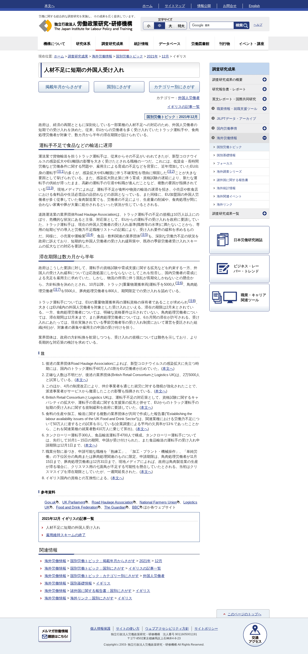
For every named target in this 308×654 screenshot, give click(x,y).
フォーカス (224, 163)
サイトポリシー (206, 628)
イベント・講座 (251, 44)
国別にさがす (119, 87)
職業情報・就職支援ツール (237, 109)
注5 (144, 235)
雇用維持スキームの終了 (66, 535)
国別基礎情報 (81, 583)
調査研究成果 (112, 44)
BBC (136, 507)
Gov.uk (50, 502)
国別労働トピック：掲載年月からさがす (102, 561)
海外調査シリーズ (229, 171)
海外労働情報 (102, 56)
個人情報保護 (100, 628)
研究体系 (83, 44)
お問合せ (230, 6)
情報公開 (204, 6)
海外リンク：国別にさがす (92, 598)
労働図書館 (200, 44)
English (254, 6)
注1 (60, 171)
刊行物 (224, 44)
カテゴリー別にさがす (174, 87)
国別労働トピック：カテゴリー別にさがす (104, 576)
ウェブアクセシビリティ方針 (167, 628)
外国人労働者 (189, 98)
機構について (54, 44)
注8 (192, 301)
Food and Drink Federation (77, 507)
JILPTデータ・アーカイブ (236, 118)
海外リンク (224, 204)
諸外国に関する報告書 (232, 180)
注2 (171, 171)
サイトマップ (175, 6)
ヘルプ (258, 24)
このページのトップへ (244, 614)
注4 (89, 235)
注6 (179, 283)
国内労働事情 (227, 128)
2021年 (152, 56)
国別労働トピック (129, 56)
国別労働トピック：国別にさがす (97, 568)
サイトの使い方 (128, 628)
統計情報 (141, 44)
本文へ (50, 6)
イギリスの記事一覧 (183, 107)
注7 (57, 289)
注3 (49, 188)
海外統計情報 (226, 188)
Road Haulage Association (112, 502)
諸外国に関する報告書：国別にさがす (101, 591)
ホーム (147, 6)
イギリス (103, 583)
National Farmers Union (158, 502)
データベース (169, 44)
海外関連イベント (229, 196)
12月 (165, 56)
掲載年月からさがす (63, 87)
